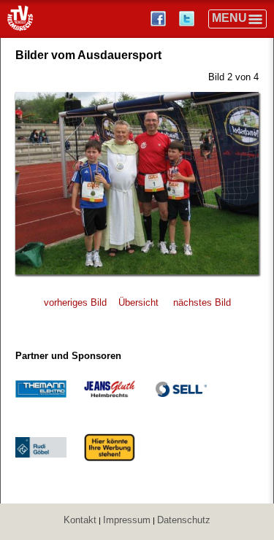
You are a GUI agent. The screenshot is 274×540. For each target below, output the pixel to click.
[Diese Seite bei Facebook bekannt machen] (160, 18)
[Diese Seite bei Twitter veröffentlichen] (188, 18)
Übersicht (138, 302)
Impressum (127, 519)
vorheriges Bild (75, 302)
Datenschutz (183, 519)
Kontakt (80, 519)
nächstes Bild (202, 302)
